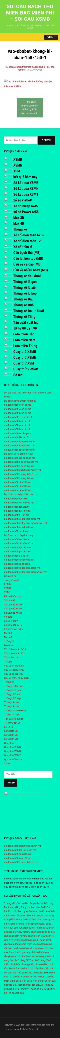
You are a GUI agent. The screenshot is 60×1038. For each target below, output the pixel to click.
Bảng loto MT (11, 739)
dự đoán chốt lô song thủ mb (19, 478)
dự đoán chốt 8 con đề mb (17, 413)
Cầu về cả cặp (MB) (27, 264)
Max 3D (18, 218)
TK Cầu (8, 661)
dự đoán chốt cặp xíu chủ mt (19, 502)
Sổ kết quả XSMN (25, 189)
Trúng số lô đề (11, 580)
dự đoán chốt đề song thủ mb (19, 449)
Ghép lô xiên (14, 952)
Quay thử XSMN (24, 357)
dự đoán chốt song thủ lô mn (19, 559)
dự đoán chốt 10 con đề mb (18, 417)
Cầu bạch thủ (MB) (26, 253)
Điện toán (9, 645)
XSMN (17, 165)
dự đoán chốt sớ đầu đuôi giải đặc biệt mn (25, 572)
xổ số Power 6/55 (26, 212)
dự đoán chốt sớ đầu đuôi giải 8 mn (22, 567)
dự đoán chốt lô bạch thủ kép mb (21, 462)
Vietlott (8, 616)
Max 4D (18, 223)
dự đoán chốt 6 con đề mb (17, 409)
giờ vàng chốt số (30, 952)
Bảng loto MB (11, 731)
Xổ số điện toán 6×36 (15, 649)
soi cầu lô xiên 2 (38, 976)
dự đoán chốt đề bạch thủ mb (19, 441)
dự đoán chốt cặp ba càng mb (19, 458)
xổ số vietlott (22, 200)
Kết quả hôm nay (13, 596)
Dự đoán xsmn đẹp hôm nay (18, 535)
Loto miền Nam (24, 340)
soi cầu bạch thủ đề (14, 972)
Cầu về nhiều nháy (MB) (30, 270)
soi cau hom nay (35, 956)
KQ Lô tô (8, 727)
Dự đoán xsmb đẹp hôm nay (18, 453)
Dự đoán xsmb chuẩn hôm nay (20, 400)
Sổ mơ (17, 375)
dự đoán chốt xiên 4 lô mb (17, 490)
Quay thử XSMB (24, 352)
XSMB (17, 159)
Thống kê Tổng (24, 317)
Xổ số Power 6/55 (13, 629)
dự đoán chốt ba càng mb (17, 433)
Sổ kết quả (9, 600)
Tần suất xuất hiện (26, 322)
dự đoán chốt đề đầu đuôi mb (19, 445)
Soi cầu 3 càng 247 (20, 960)
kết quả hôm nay (25, 177)
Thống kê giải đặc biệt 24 (30, 984)
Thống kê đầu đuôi (27, 276)
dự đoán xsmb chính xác (23, 944)
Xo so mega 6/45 (25, 206)
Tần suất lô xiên (15, 993)
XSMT (17, 171)
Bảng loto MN (11, 735)
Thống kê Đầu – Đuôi (28, 311)
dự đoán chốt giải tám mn (17, 551)
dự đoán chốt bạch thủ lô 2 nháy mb (23, 470)
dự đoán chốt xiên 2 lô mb (17, 482)
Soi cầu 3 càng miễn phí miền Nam (31, 964)
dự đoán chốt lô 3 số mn (16, 555)
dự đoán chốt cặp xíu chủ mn (19, 543)
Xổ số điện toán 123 (27, 241)
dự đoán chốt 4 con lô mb (17, 421)
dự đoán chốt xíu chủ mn (17, 564)
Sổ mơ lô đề (10, 576)
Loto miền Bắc (23, 334)
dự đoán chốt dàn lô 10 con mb (20, 437)
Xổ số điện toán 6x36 (28, 235)
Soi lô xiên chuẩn (35, 980)
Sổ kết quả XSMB (25, 183)
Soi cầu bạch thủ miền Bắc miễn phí (34, 968)
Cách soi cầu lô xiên (38, 911)
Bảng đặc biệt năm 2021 (33, 907)
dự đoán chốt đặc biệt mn (17, 547)
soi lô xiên (21, 980)
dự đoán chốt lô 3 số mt (16, 515)
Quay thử (9, 743)
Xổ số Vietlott (11, 621)
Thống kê (20, 229)
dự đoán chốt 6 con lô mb (17, 425)
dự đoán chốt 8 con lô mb (17, 429)
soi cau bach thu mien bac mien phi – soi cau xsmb (30, 12)
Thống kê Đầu (23, 299)
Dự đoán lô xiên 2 (33, 936)
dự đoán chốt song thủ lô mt (19, 527)
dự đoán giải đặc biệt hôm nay (29, 927)
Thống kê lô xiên (25, 287)
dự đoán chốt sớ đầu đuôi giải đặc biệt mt (25, 523)
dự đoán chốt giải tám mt (17, 510)
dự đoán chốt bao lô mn (16, 539)
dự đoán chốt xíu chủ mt (16, 531)
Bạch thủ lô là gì (12, 907)
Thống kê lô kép (25, 293)
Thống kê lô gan (25, 282)
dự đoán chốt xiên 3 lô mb (17, 486)
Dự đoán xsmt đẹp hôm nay (18, 494)
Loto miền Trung (25, 346)
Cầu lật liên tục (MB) (28, 258)
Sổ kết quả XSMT (25, 194)
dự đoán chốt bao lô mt (16, 498)
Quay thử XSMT (24, 363)
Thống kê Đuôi (23, 305)
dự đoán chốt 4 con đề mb (17, 404)
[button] (51, 37)
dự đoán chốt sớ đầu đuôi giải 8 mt (22, 519)
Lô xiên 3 (22, 956)
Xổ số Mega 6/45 (13, 625)
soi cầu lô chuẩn (21, 976)
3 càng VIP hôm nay (14, 903)
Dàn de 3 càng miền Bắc (22, 923)
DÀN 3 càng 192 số (20, 919)
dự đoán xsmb (28, 940)
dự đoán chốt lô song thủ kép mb (21, 474)
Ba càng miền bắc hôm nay (39, 903)
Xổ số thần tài (23, 247)
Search (46, 140)
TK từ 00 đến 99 (25, 328)
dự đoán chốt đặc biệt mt (17, 506)
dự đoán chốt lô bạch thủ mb (19, 466)
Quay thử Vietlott (25, 369)
